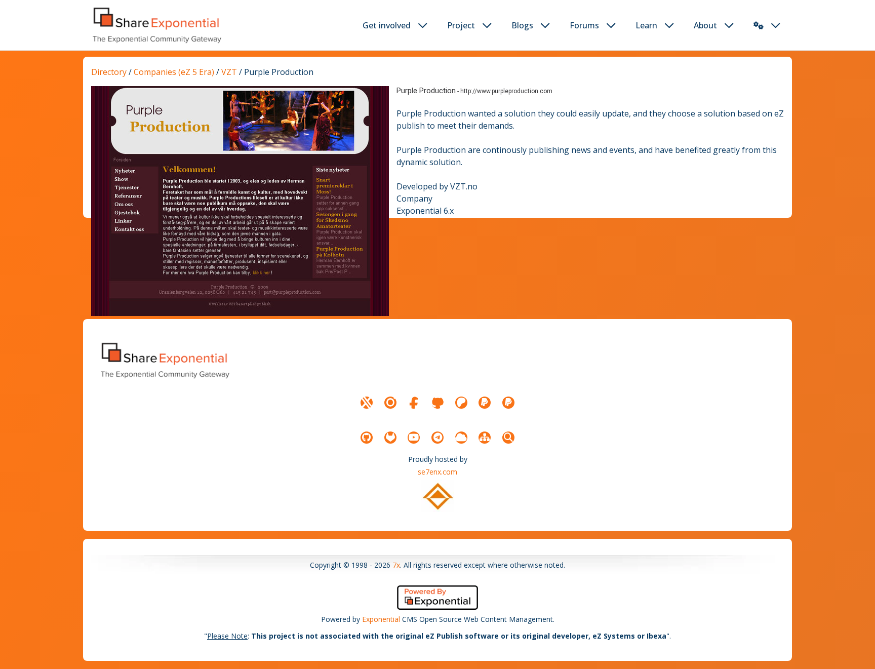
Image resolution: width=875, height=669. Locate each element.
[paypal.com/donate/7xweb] (508, 403)
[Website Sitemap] (485, 437)
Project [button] (461, 25)
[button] (758, 25)
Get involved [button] (387, 25)
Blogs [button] (522, 25)
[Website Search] (508, 437)
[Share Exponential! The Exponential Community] (156, 25)
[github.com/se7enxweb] (367, 437)
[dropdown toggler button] (423, 25)
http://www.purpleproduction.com (506, 91)
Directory (109, 71)
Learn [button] (646, 25)
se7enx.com (437, 472)
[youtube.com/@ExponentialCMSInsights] (414, 437)
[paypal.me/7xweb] (485, 403)
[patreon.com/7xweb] (461, 403)
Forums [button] (584, 25)
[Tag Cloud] (461, 437)
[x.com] (367, 403)
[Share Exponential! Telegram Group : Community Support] (437, 437)
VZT (229, 71)
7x (396, 565)
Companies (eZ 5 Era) (174, 71)
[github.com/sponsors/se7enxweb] (437, 403)
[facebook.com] (414, 403)
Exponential (381, 619)
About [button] (705, 25)
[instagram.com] (390, 403)
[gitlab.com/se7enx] (390, 437)
